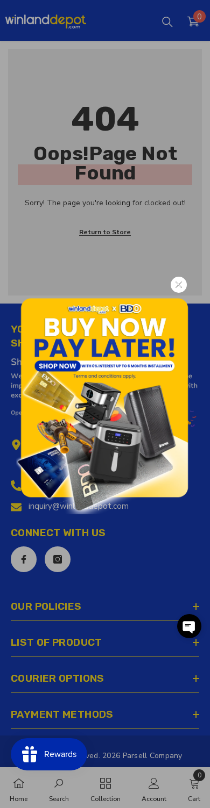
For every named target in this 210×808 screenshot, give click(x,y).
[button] (189, 626)
